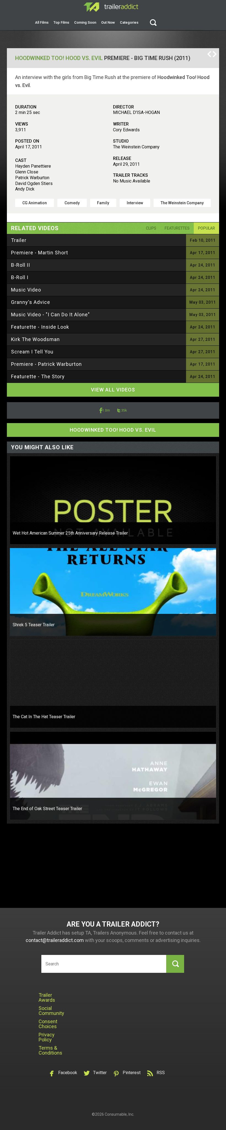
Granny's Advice (30, 302)
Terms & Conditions (50, 1050)
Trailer (18, 240)
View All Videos (113, 390)
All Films (42, 22)
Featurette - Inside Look (40, 327)
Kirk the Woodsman (35, 339)
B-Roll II (20, 265)
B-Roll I (19, 277)
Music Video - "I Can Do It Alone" (50, 314)
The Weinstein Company (182, 203)
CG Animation (34, 203)
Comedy (72, 203)
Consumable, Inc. (119, 1114)
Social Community (51, 1010)
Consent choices (48, 1024)
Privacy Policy (47, 1037)
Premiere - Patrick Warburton (46, 364)
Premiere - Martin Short (39, 252)
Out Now (108, 22)
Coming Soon (85, 22)
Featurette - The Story (38, 376)
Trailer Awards (47, 997)
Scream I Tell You (32, 352)
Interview (135, 203)
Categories (129, 22)
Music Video (26, 290)
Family (103, 203)
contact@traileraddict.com (55, 940)
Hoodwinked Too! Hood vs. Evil (59, 58)
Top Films (61, 22)
